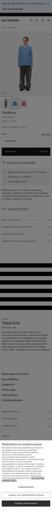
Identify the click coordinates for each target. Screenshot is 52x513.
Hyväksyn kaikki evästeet (26, 503)
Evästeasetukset (26, 487)
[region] (26, 476)
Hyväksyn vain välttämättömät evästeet (26, 495)
